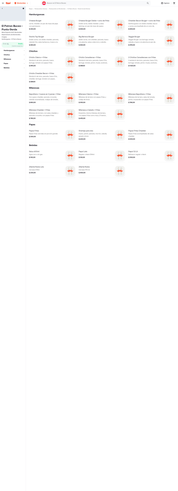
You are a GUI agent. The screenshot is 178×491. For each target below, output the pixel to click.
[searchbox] (95, 3)
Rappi (31, 9)
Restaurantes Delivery (41, 9)
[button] (21, 3)
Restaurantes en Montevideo (57, 9)
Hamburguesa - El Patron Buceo (11, 39)
